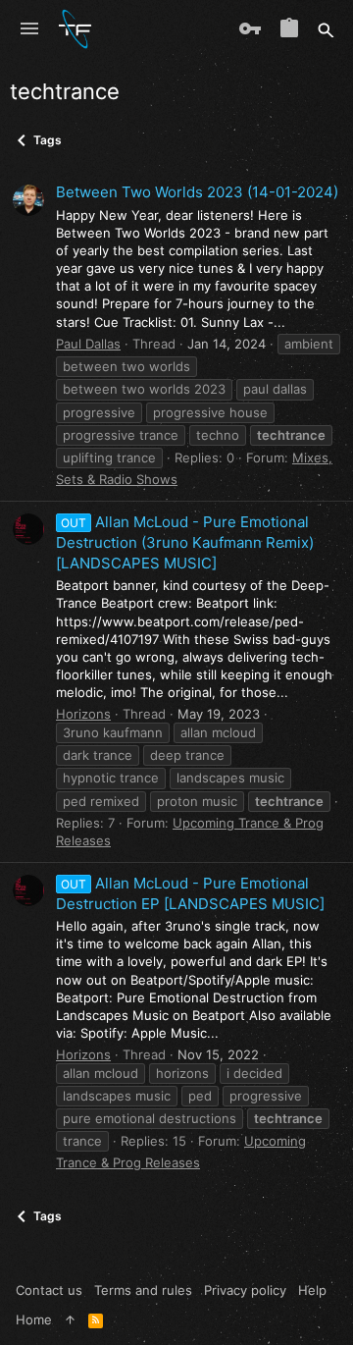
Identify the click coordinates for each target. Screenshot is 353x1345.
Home (34, 1319)
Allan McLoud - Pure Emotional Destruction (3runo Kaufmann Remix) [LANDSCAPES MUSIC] (185, 542)
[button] (29, 29)
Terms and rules (143, 1290)
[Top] (70, 1319)
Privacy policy (245, 1290)
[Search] (326, 29)
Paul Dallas (88, 343)
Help (312, 1290)
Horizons (83, 714)
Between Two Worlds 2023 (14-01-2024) (197, 192)
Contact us (49, 1290)
